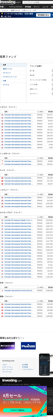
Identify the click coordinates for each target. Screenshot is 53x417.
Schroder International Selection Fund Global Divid (18, 277)
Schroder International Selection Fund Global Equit (18, 130)
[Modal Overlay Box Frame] (23, 401)
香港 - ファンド (6, 296)
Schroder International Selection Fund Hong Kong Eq (18, 164)
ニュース (45, 7)
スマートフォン (7, 367)
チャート (37, 7)
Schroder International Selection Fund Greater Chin (18, 124)
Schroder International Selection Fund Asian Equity (18, 181)
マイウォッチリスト (15, 7)
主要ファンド (26, 10)
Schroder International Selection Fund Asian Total (18, 115)
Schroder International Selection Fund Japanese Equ (18, 223)
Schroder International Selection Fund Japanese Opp (18, 226)
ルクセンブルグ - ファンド (10, 212)
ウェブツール (6, 372)
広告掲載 (25, 367)
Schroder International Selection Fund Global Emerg (18, 310)
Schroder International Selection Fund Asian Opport (18, 197)
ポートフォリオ (7, 369)
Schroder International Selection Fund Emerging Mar (18, 265)
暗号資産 (28, 7)
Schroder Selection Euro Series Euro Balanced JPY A (18, 290)
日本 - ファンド (6, 283)
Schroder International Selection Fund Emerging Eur (18, 127)
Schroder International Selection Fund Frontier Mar (18, 203)
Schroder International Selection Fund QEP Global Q (18, 206)
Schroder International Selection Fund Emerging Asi (18, 121)
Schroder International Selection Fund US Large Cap (18, 247)
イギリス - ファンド (7, 107)
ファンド (5, 10)
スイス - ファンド (7, 170)
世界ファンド (15, 10)
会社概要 (25, 365)
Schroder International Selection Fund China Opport (18, 313)
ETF (35, 10)
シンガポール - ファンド (9, 153)
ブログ (4, 365)
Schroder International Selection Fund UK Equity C (18, 145)
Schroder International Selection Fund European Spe (18, 133)
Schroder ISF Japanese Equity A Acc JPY (18, 220)
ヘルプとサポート (28, 369)
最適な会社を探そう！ (11, 338)
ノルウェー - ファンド (8, 190)
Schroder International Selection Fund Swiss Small (18, 184)
